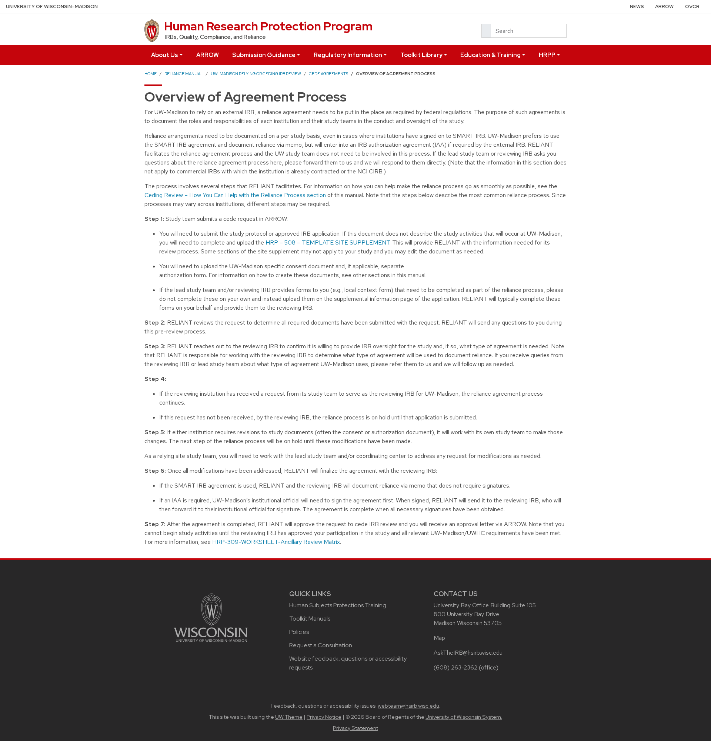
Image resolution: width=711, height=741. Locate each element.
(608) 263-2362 (455, 667)
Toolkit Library (421, 55)
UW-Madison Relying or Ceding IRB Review (256, 73)
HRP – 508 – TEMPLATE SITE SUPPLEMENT (328, 242)
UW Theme (289, 717)
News (637, 6)
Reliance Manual (183, 73)
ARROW (664, 6)
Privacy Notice (324, 717)
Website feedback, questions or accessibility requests (348, 663)
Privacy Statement (355, 728)
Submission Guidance (264, 55)
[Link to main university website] (211, 617)
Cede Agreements (328, 73)
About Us (164, 55)
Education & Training (490, 55)
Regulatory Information (348, 55)
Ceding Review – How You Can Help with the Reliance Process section (235, 195)
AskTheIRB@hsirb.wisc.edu (468, 653)
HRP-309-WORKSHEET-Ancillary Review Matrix (276, 542)
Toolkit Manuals (309, 618)
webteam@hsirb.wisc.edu (408, 706)
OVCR (692, 6)
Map (439, 638)
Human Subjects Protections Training (337, 605)
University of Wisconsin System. (463, 717)
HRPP (547, 55)
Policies (299, 632)
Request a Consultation (320, 645)
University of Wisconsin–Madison (52, 6)
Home (150, 73)
